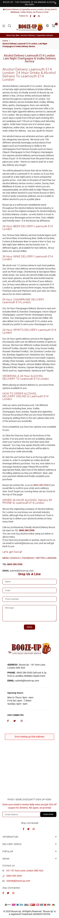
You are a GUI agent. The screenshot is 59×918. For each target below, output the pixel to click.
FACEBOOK (28, 558)
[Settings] (47, 25)
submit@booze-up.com (18, 881)
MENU (5, 558)
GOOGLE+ (15, 558)
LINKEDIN (51, 558)
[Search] (9, 25)
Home (5, 41)
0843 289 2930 (41, 485)
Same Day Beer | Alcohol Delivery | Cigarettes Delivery (29, 35)
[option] (29, 35)
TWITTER (40, 558)
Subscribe (48, 814)
